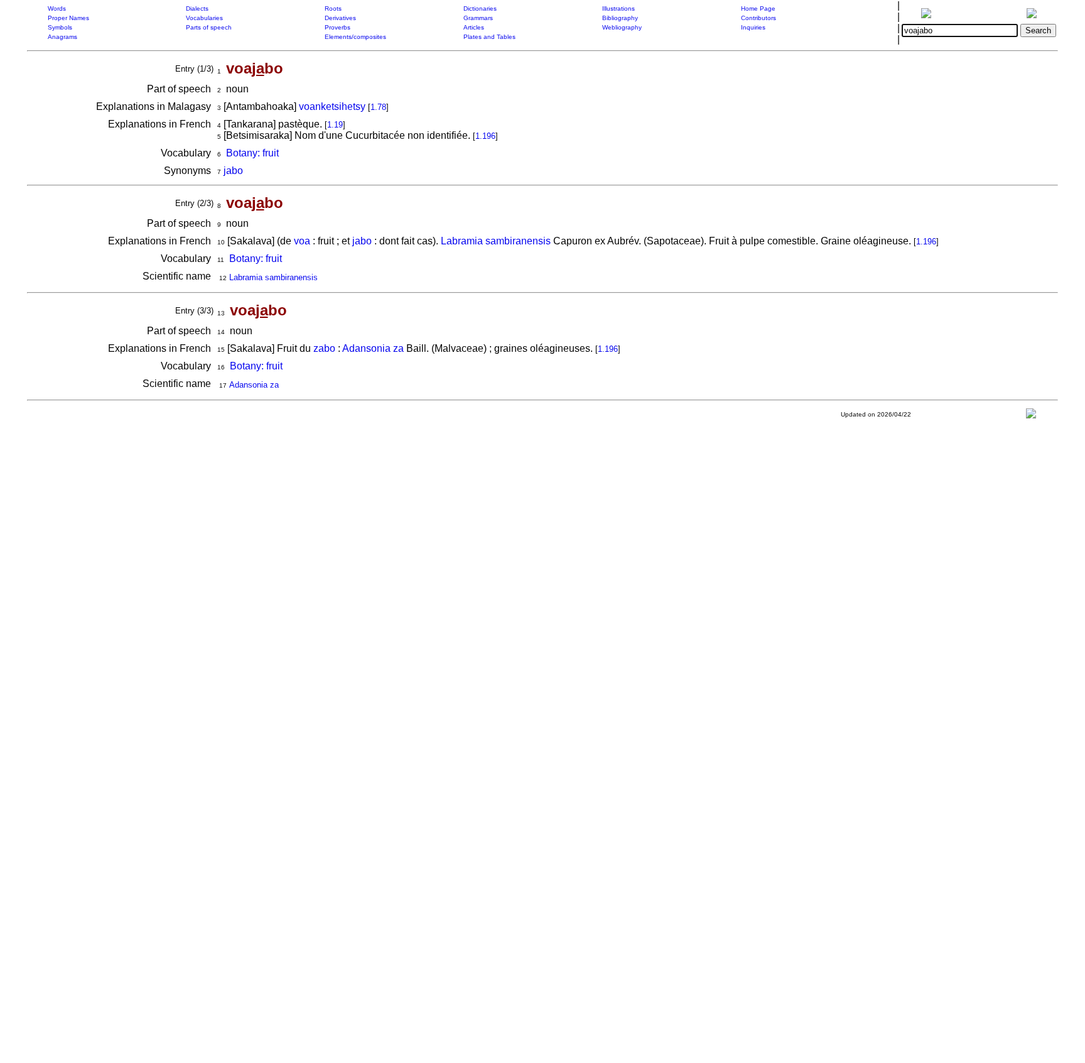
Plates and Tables (489, 36)
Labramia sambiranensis (496, 241)
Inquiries (753, 27)
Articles (473, 27)
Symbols (60, 27)
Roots (333, 8)
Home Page (758, 8)
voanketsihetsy (332, 106)
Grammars (478, 17)
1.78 (378, 107)
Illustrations (618, 8)
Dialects (197, 8)
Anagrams (62, 36)
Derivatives (340, 17)
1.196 (485, 136)
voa (302, 241)
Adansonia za (373, 348)
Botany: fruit (252, 153)
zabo (324, 348)
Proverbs (337, 27)
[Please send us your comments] (1031, 416)
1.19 (335, 124)
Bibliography (620, 17)
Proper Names (68, 17)
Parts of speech (209, 27)
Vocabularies (204, 17)
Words (57, 8)
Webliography (622, 27)
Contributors (758, 17)
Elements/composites (355, 36)
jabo (233, 170)
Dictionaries (480, 8)
